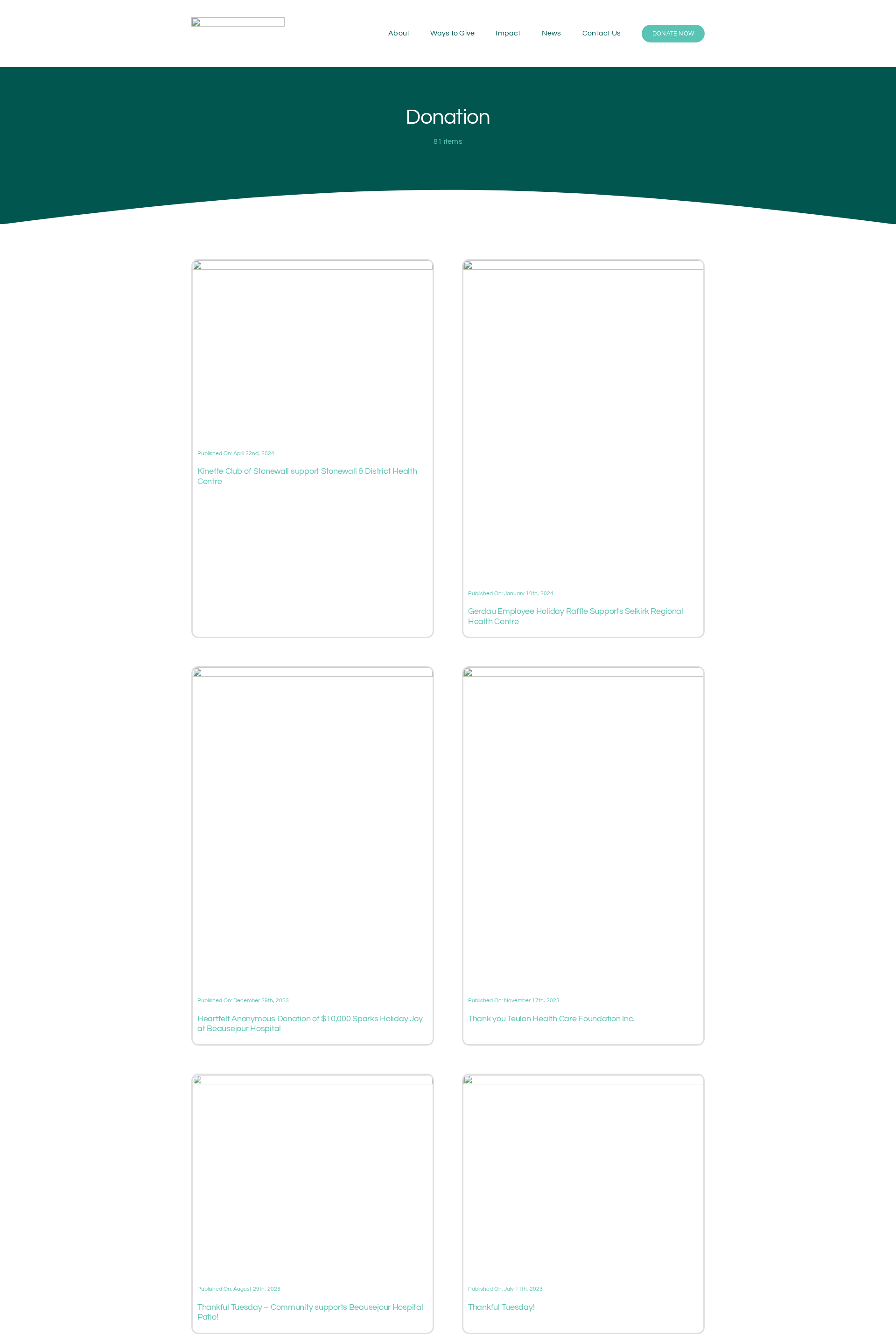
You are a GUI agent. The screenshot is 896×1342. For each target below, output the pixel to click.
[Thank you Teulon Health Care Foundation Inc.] (583, 673)
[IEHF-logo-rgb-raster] (238, 21)
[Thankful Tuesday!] (583, 1080)
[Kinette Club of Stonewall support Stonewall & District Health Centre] (313, 266)
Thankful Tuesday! (501, 1307)
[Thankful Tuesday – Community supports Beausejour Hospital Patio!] (313, 1080)
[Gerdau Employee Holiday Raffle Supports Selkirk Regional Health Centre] (583, 266)
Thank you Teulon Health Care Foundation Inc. (551, 1018)
